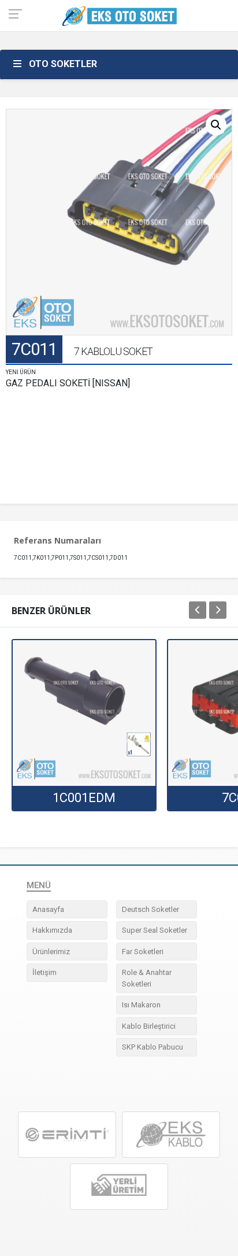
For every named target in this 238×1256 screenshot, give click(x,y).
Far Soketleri (142, 951)
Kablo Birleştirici (149, 1026)
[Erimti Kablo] (67, 1135)
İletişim (44, 972)
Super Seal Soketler (154, 930)
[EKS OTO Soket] (171, 1134)
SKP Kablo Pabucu (152, 1047)
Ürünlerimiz (51, 951)
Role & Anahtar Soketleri (147, 978)
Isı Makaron (141, 1004)
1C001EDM (84, 797)
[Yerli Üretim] (119, 1186)
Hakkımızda (52, 930)
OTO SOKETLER (63, 63)
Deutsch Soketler (150, 909)
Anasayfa (48, 909)
